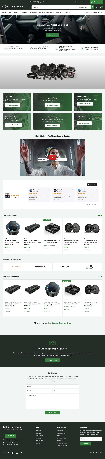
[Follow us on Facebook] (12, 453)
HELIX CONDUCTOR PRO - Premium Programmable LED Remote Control (12, 242)
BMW (10, 12)
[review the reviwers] (48, 190)
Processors (39, 438)
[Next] (102, 236)
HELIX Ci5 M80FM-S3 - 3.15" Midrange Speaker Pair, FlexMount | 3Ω (71, 242)
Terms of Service (62, 445)
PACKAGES (4, 12)
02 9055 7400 (10, 442)
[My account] (97, 7)
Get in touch (52, 412)
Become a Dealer (82, 2)
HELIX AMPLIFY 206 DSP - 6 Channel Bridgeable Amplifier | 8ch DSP (32, 242)
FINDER (15, 12)
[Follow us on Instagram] (17, 453)
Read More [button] (32, 199)
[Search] (92, 7)
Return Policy (61, 440)
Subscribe (86, 443)
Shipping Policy (62, 443)
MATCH (45, 238)
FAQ (101, 12)
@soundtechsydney (61, 323)
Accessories (39, 440)
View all (100, 215)
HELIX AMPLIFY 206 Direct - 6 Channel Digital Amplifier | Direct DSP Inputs (13, 303)
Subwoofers (39, 435)
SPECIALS (68, 12)
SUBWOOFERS (49, 12)
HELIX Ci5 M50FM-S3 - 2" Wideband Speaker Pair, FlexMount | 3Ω (90, 242)
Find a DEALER (98, 2)
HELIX (6, 238)
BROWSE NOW (53, 35)
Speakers (38, 433)
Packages (38, 443)
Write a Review (92, 184)
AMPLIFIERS (24, 12)
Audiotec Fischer (95, 12)
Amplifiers (38, 430)
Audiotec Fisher (62, 433)
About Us (88, 12)
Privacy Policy (61, 438)
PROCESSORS (33, 12)
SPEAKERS (41, 12)
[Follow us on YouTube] (21, 453)
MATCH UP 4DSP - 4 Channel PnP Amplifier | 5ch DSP (52, 241)
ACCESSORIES (58, 12)
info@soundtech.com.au (13, 440)
